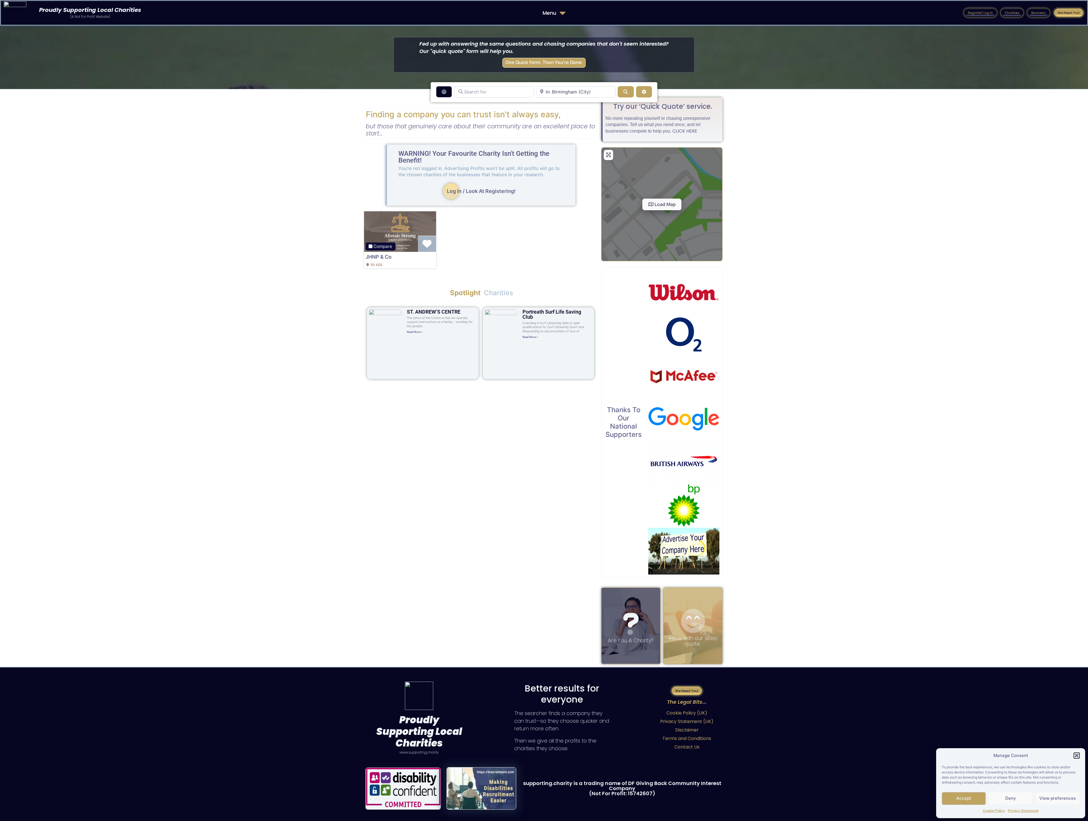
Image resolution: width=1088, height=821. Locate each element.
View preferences (1057, 798)
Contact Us (687, 747)
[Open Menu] (563, 13)
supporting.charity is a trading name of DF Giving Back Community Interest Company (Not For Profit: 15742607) (622, 788)
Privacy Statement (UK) (686, 721)
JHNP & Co (379, 257)
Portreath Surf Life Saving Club (551, 314)
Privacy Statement (1023, 811)
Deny (1010, 798)
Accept (963, 798)
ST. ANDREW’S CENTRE (433, 312)
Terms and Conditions (686, 738)
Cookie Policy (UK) (686, 713)
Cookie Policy (994, 811)
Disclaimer (687, 730)
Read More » (414, 331)
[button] (1077, 755)
